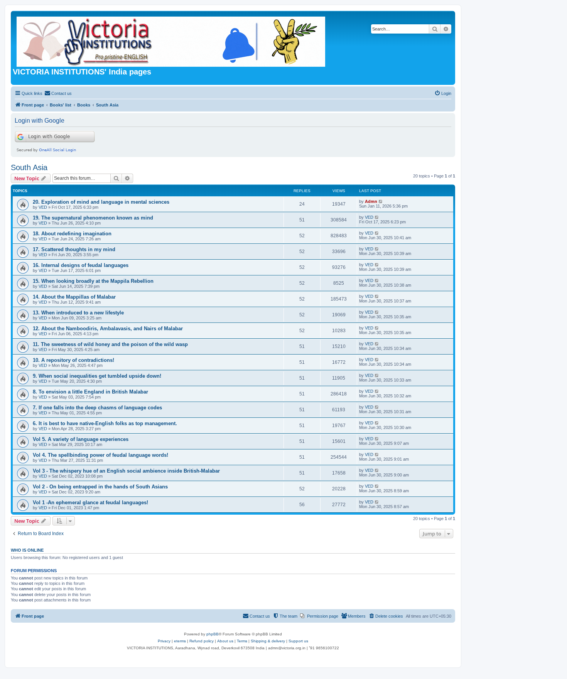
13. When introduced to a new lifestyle (78, 313)
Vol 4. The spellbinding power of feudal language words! (100, 455)
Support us (298, 641)
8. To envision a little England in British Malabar (90, 392)
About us (225, 641)
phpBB (212, 634)
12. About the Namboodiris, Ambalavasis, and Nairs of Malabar (108, 328)
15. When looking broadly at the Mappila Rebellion (93, 281)
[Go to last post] (380, 201)
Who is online (27, 550)
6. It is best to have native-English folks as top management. (105, 423)
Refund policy (201, 641)
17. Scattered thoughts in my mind (74, 249)
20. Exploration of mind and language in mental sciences (101, 202)
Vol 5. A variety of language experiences (80, 439)
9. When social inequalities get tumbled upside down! (97, 376)
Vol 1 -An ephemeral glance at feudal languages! (90, 502)
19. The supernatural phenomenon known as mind (93, 218)
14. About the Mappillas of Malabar (74, 297)
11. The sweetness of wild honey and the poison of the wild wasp (110, 344)
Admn (371, 201)
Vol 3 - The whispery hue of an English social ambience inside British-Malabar (126, 471)
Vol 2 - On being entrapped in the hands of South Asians (100, 487)
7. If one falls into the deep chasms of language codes (97, 407)
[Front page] (171, 40)
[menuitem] (58, 93)
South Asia (29, 167)
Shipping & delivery (268, 641)
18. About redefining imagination (72, 233)
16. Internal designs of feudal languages (80, 265)
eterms (180, 641)
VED (43, 207)
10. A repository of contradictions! (73, 360)
